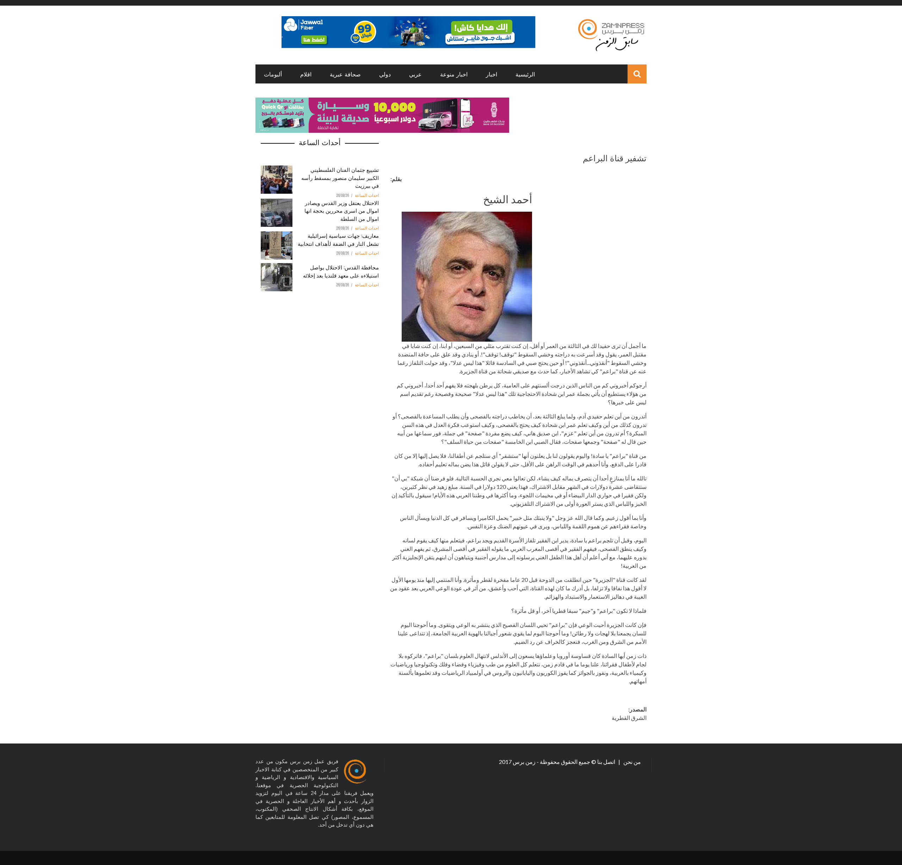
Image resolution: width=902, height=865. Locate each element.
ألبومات (273, 74)
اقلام (305, 74)
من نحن (631, 761)
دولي (385, 74)
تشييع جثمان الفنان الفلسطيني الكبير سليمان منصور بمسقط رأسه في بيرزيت (340, 177)
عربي (415, 74)
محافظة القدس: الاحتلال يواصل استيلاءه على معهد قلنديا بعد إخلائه (341, 271)
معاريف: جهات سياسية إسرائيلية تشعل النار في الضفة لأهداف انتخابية (338, 239)
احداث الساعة (367, 195)
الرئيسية (525, 74)
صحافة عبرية (345, 74)
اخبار (491, 74)
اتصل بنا (606, 761)
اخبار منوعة (454, 74)
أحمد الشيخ (507, 198)
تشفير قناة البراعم (615, 157)
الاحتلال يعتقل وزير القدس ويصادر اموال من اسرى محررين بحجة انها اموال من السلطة (341, 210)
